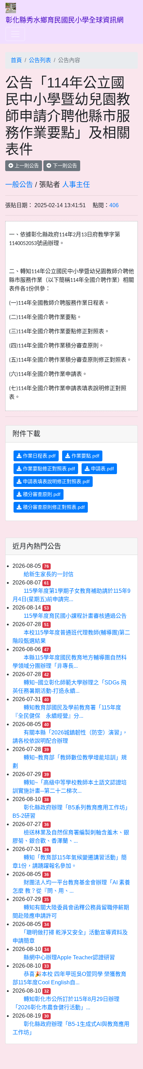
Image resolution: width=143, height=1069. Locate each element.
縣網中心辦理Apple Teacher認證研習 (69, 957)
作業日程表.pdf (39, 455)
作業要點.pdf (84, 455)
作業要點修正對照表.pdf (48, 468)
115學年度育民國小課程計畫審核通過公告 (75, 616)
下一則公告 (64, 165)
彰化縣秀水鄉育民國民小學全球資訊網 (65, 20)
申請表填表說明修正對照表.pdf (56, 481)
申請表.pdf (102, 468)
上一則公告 (26, 165)
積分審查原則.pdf (41, 494)
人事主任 (76, 184)
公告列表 (40, 60)
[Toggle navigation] (15, 34)
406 (114, 205)
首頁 (16, 60)
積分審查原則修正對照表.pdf (53, 507)
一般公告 (19, 184)
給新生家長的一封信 (49, 574)
